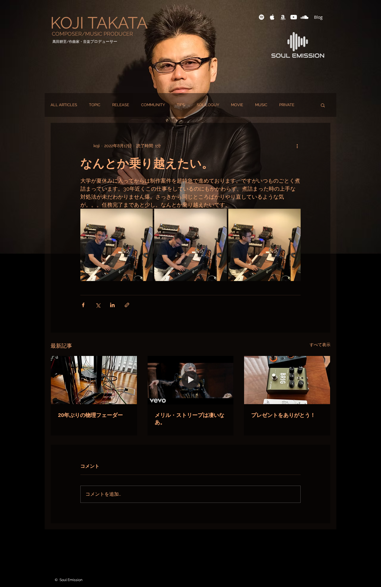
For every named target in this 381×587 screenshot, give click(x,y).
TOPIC (94, 105)
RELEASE (120, 105)
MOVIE (237, 105)
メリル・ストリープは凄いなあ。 (189, 418)
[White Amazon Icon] (283, 17)
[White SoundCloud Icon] (304, 17)
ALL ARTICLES (64, 105)
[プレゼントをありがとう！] (287, 380)
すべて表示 (320, 344)
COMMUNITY (153, 105)
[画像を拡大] (116, 245)
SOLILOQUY (208, 105)
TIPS (181, 105)
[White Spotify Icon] (261, 17)
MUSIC (261, 105)
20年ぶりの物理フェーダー (90, 415)
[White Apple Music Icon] (272, 17)
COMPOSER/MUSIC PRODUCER (92, 34)
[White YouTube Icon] (294, 17)
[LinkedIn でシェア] (112, 305)
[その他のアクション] (297, 145)
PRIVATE (286, 105)
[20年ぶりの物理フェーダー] (94, 380)
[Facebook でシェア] (83, 305)
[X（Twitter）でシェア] (98, 305)
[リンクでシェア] (127, 305)
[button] (323, 105)
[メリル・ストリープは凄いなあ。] (191, 380)
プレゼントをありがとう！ (283, 415)
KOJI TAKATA (99, 22)
